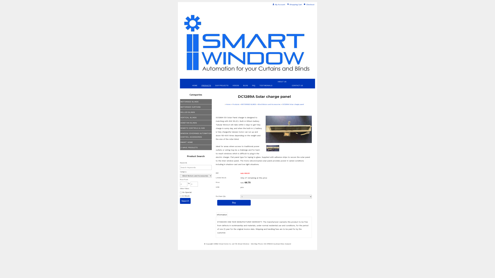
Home (194, 85)
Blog (245, 85)
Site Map (254, 244)
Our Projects (221, 85)
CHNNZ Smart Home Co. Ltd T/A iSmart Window (231, 244)
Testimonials (265, 85)
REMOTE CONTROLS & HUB (192, 128)
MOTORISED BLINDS (189, 102)
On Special (187, 192)
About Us (282, 82)
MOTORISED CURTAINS (190, 107)
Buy (234, 202)
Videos (236, 85)
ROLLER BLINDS (187, 112)
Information (222, 215)
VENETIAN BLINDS (188, 123)
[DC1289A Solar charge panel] (289, 142)
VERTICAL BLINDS (188, 117)
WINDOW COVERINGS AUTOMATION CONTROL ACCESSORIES (195, 135)
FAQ (253, 85)
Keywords (183, 163)
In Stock (185, 196)
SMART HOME (186, 142)
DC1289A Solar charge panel (293, 104)
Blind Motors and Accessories (269, 104)
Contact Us (297, 85)
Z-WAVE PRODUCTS (189, 147)
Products (206, 85)
